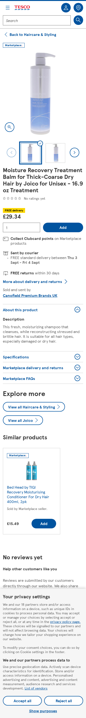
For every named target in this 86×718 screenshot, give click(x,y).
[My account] (66, 7)
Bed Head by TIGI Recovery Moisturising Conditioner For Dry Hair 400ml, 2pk (28, 494)
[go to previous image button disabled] (11, 152)
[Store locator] (78, 7)
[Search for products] (78, 20)
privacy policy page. (65, 621)
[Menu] (7, 7)
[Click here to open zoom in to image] (9, 127)
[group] (31, 492)
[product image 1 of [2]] (43, 94)
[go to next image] (74, 152)
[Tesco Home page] (22, 8)
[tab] (30, 152)
